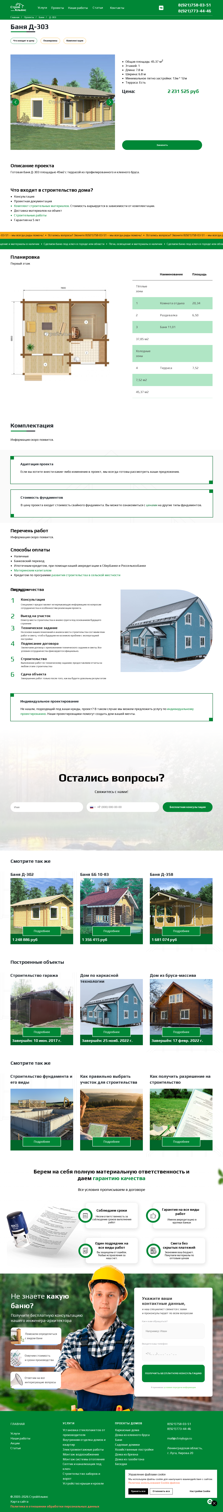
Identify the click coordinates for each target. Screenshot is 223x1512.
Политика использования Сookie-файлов (154, 1482)
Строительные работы (30, 215)
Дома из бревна (126, 1454)
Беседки (121, 1464)
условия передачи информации (180, 1387)
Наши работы (20, 1438)
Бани (41, 17)
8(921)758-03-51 (194, 5)
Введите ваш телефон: (155, 1343)
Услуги (15, 1433)
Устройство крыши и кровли (83, 1483)
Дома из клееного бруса (132, 1435)
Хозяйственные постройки (134, 1449)
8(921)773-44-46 (194, 11)
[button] (162, 145)
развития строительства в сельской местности (86, 575)
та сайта (22, 1501)
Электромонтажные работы (83, 1449)
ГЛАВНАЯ (17, 1424)
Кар (13, 1501)
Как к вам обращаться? (155, 1321)
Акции (15, 1443)
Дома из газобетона (129, 1459)
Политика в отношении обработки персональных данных (54, 1506)
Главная (14, 17)
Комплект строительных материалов (41, 206)
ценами (151, 505)
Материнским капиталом (32, 570)
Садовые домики (127, 1444)
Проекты (29, 17)
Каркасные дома (127, 1430)
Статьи (15, 1448)
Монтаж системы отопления (84, 1459)
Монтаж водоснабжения (81, 1454)
